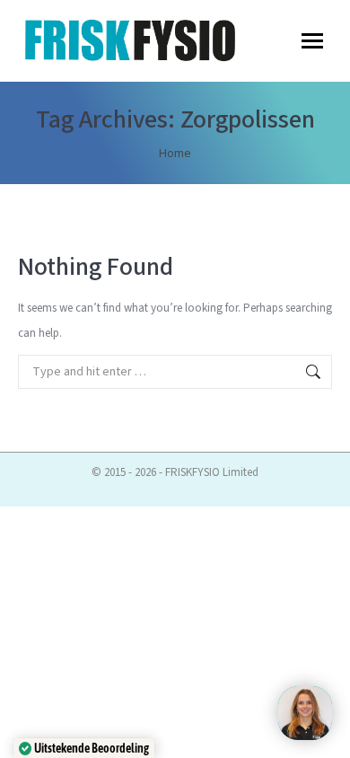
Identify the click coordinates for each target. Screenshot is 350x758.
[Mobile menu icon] (312, 40)
